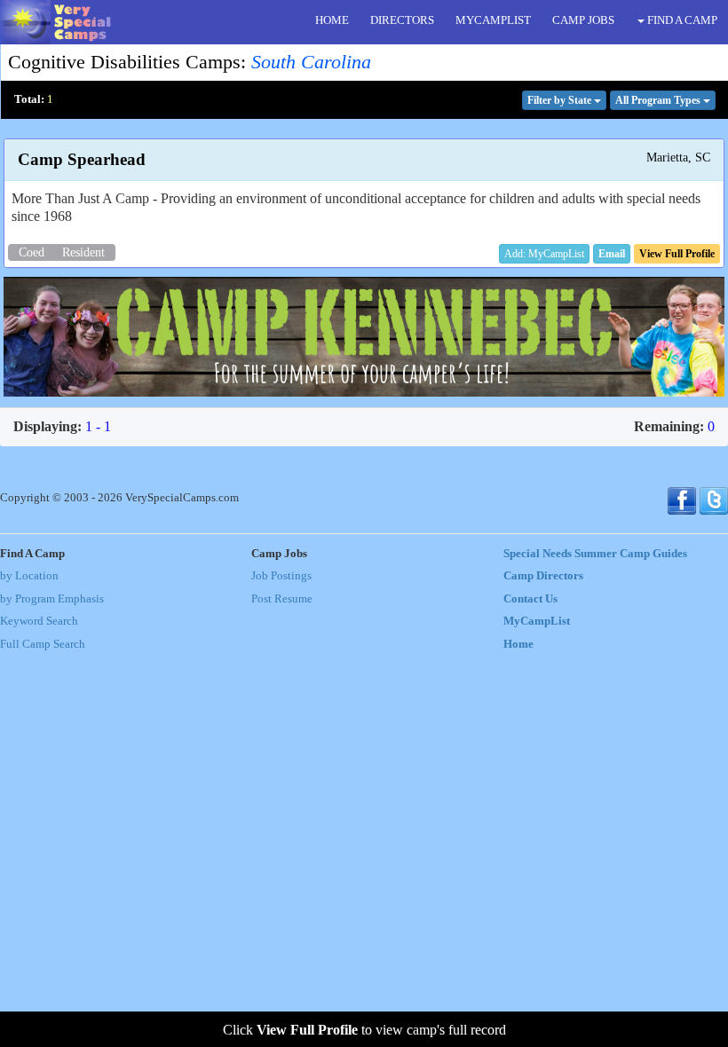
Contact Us (530, 599)
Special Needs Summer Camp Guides (595, 553)
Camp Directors (543, 576)
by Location (29, 576)
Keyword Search (39, 621)
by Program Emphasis (52, 599)
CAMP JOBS (583, 20)
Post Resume (282, 599)
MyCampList (536, 621)
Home (518, 644)
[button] (611, 254)
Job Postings (281, 576)
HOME (332, 20)
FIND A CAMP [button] (681, 20)
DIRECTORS (402, 20)
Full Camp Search (42, 644)
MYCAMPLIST (493, 20)
